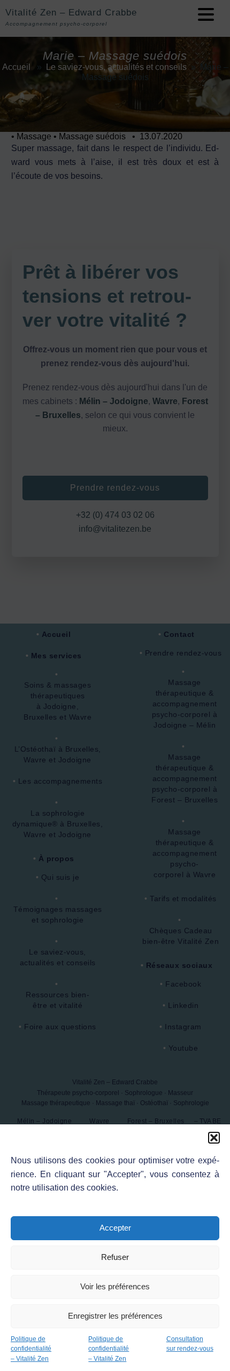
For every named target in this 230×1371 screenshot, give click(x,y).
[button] (214, 1137)
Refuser (115, 1257)
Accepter (115, 1227)
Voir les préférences (115, 1286)
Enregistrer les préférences (115, 1315)
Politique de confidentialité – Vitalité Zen (31, 1348)
